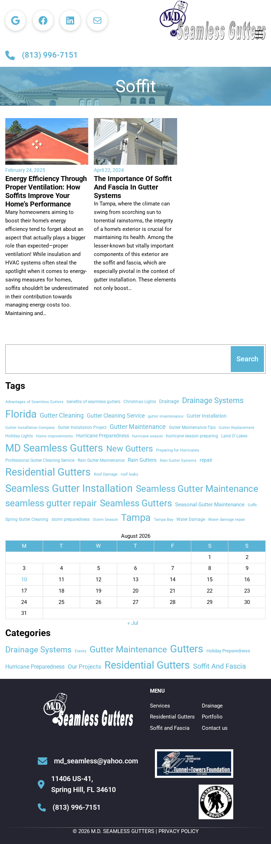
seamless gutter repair (51, 503)
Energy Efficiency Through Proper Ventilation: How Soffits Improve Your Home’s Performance (46, 191)
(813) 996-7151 (50, 55)
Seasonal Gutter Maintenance (210, 504)
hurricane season (147, 436)
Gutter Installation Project (82, 427)
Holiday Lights (19, 435)
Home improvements (54, 436)
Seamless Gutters (136, 503)
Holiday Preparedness (228, 650)
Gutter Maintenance (138, 426)
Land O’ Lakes (234, 435)
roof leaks (129, 474)
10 (24, 579)
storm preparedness (71, 519)
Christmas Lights (140, 401)
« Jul (132, 623)
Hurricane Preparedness (102, 435)
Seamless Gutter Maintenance (197, 488)
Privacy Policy (178, 831)
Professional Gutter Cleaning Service (39, 460)
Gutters (186, 649)
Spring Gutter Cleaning (26, 519)
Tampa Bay (163, 519)
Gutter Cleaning (62, 415)
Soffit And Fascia (219, 666)
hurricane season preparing (192, 435)
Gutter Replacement (236, 427)
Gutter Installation (207, 416)
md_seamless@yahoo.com (96, 761)
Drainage (169, 401)
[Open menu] (259, 34)
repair (206, 460)
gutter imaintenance (165, 416)
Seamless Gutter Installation (69, 488)
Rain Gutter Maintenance (101, 460)
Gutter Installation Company (30, 427)
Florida (21, 414)
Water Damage (190, 519)
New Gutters (129, 449)
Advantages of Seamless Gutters (34, 402)
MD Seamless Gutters (54, 448)
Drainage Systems (212, 400)
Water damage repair (226, 519)
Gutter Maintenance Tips (192, 427)
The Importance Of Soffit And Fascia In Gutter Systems (133, 187)
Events (80, 651)
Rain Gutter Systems (178, 460)
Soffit (252, 505)
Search (247, 359)
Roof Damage (106, 474)
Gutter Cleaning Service (116, 415)
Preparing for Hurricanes (177, 450)
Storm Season (105, 519)
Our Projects (84, 666)
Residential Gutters (48, 472)
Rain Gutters (142, 460)
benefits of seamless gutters (93, 401)
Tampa (136, 517)
